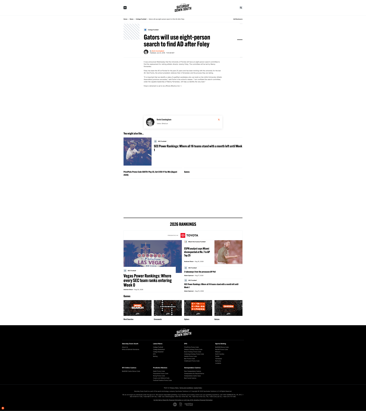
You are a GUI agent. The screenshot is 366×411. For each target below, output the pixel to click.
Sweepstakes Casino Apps (192, 376)
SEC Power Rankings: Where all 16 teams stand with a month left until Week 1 (198, 148)
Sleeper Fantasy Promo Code (193, 349)
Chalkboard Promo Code (191, 361)
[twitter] (219, 119)
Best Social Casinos (190, 378)
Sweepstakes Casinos (192, 368)
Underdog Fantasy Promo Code (194, 354)
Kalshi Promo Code (159, 371)
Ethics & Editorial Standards (130, 349)
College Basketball (159, 349)
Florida (217, 356)
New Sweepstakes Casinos (192, 371)
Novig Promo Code (159, 376)
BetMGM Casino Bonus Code (131, 371)
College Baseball (158, 352)
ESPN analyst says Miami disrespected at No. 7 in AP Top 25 (197, 252)
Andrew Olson (128, 289)
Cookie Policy (198, 388)
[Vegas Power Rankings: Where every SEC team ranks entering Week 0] (153, 256)
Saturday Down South (130, 344)
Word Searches (128, 319)
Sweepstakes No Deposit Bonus (194, 373)
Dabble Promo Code (190, 356)
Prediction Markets (160, 368)
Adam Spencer (189, 275)
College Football (158, 347)
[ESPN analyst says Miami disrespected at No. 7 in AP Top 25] (228, 252)
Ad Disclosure (237, 19)
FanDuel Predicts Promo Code (162, 380)
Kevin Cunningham (158, 51)
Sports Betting (220, 344)
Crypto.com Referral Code (161, 378)
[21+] (175, 404)
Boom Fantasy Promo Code (192, 352)
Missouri (217, 352)
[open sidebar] (125, 7)
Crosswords (158, 319)
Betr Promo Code (189, 358)
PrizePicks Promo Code (191, 347)
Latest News (157, 344)
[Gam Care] (180, 404)
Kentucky (218, 361)
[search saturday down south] (240, 7)
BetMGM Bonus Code (222, 347)
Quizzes (217, 319)
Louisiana (218, 363)
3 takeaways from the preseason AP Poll (200, 271)
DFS (154, 354)
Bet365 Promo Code (221, 349)
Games (187, 171)
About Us (125, 347)
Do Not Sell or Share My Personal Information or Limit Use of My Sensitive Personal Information (183, 400)
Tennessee (218, 358)
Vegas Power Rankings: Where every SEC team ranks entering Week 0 (148, 280)
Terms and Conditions (186, 388)
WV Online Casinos (129, 368)
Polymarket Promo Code (160, 373)
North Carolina (219, 354)
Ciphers (186, 319)
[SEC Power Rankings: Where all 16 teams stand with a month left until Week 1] (138, 152)
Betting (155, 356)
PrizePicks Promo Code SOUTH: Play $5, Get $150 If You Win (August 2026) (150, 173)
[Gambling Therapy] (189, 404)
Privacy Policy (174, 388)
